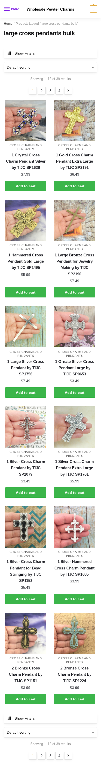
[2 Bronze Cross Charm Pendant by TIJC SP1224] (74, 633)
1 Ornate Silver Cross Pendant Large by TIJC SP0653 (74, 367)
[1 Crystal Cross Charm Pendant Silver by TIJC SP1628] (25, 120)
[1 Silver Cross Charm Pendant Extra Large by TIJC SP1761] (74, 426)
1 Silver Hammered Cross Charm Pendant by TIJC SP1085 (74, 567)
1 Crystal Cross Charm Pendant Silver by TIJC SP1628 (26, 161)
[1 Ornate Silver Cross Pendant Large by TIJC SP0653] (74, 326)
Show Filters (25, 53)
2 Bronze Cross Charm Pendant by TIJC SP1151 (25, 674)
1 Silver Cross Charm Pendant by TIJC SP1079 (25, 467)
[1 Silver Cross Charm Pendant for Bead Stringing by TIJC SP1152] (25, 526)
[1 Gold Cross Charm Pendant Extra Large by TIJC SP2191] (74, 120)
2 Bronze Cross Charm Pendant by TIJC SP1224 (74, 674)
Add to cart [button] (25, 186)
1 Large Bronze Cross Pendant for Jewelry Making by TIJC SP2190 (74, 264)
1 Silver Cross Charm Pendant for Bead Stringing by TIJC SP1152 (25, 571)
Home (8, 23)
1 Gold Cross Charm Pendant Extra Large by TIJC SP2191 (74, 161)
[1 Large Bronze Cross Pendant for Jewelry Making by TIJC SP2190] (74, 220)
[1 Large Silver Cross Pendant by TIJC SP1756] (25, 326)
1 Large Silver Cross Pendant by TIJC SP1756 (25, 367)
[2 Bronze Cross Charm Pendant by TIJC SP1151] (25, 633)
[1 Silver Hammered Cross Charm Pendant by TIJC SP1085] (74, 526)
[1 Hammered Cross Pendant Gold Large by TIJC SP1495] (25, 220)
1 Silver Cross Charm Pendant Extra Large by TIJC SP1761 (74, 467)
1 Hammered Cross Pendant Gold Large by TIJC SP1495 (26, 261)
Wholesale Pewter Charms (50, 9)
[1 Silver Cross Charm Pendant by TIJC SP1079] (25, 426)
